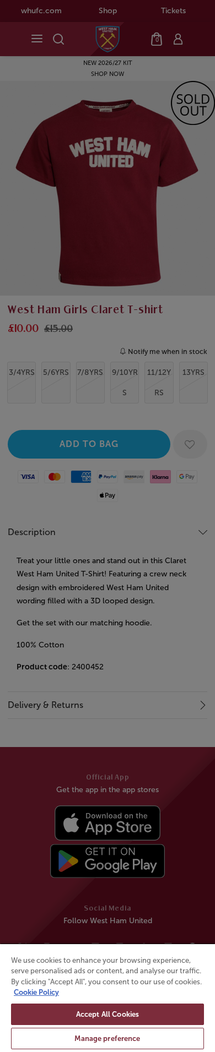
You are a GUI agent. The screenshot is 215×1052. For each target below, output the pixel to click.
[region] (107, 997)
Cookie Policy (36, 992)
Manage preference (107, 1038)
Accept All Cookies (107, 1014)
